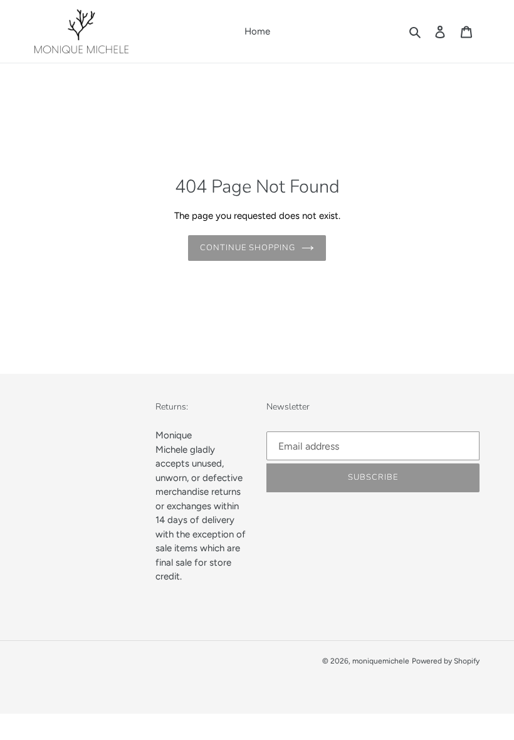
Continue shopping (248, 247)
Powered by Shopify (446, 661)
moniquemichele (380, 661)
